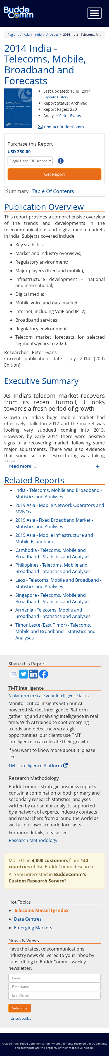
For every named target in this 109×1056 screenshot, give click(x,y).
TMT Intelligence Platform (35, 765)
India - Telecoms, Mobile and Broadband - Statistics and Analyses (58, 493)
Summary (17, 191)
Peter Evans (70, 115)
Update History (56, 97)
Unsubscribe (21, 1018)
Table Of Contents (53, 191)
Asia (27, 34)
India (38, 34)
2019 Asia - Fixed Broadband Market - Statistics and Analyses (54, 523)
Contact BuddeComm (64, 126)
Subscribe (19, 1008)
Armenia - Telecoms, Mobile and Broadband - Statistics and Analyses (53, 613)
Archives (52, 34)
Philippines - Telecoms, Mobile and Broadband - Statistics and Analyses (53, 568)
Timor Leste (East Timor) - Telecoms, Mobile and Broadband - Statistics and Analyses (55, 631)
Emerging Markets (33, 928)
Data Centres (28, 919)
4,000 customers (50, 860)
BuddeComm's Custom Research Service (47, 877)
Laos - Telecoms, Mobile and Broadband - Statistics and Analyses (58, 583)
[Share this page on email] (13, 674)
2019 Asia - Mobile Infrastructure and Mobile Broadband (54, 538)
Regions (13, 34)
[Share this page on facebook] (43, 674)
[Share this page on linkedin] (33, 674)
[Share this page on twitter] (23, 674)
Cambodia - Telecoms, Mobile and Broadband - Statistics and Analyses (53, 553)
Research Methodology (33, 840)
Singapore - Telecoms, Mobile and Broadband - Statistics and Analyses (53, 598)
